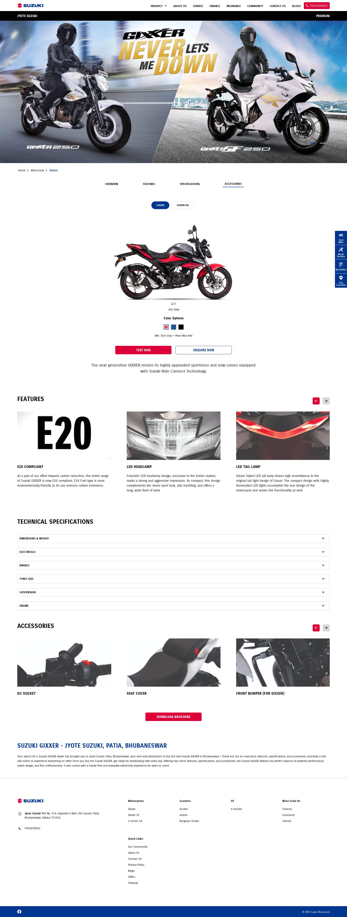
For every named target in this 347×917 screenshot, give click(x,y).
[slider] (173, 263)
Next (326, 400)
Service (286, 821)
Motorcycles (136, 801)
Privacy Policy (136, 865)
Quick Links (135, 838)
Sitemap (133, 883)
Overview (111, 184)
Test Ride (143, 350)
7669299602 (32, 828)
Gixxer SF (133, 815)
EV (232, 801)
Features (149, 184)
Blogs (131, 871)
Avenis (183, 815)
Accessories (233, 184)
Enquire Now (203, 350)
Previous (316, 400)
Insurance (288, 815)
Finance (287, 809)
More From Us (291, 801)
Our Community (137, 847)
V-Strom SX (135, 821)
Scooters (185, 801)
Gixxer (132, 809)
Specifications (190, 184)
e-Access (236, 809)
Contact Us (135, 859)
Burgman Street (189, 821)
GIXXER (160, 205)
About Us (133, 853)
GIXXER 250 (183, 205)
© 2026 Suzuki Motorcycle (316, 911)
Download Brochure (173, 717)
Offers (131, 877)
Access (184, 809)
